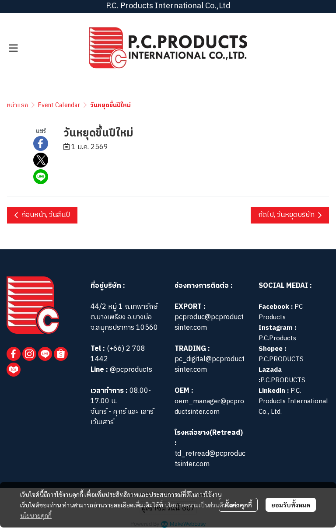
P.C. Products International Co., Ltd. (293, 401)
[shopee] (61, 354)
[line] (45, 354)
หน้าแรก (17, 105)
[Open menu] (13, 48)
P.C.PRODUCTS (281, 359)
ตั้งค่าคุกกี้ (238, 505)
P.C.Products (277, 338)
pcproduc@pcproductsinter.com (209, 322)
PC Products (281, 312)
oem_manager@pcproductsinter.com (209, 406)
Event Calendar (59, 105)
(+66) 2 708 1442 (118, 354)
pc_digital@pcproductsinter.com (210, 364)
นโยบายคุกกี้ (36, 515)
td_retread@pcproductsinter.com (210, 459)
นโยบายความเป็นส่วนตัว (195, 505)
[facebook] (14, 354)
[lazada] (14, 370)
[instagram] (29, 354)
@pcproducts (130, 370)
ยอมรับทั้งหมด (290, 505)
